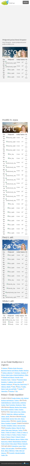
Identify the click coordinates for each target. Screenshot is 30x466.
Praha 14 (3, 434)
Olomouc (24, 421)
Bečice (11, 368)
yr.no (23, 463)
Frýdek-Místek (5, 418)
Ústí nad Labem (10, 448)
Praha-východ (5, 443)
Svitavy (15, 425)
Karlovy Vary (17, 412)
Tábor (24, 405)
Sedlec (24, 386)
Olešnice (3, 386)
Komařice (4, 382)
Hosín (8, 379)
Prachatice (12, 405)
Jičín (22, 398)
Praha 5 (3, 437)
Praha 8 (18, 437)
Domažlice (8, 428)
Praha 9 (23, 437)
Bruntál (24, 416)
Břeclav (17, 407)
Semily (7, 416)
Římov (19, 386)
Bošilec (21, 370)
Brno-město (22, 407)
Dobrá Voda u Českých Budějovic (15, 375)
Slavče (3, 389)
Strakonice (19, 405)
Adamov (5, 368)
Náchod (26, 398)
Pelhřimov (12, 450)
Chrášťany (23, 373)
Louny (20, 446)
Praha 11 (14, 432)
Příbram (19, 443)
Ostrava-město (5, 421)
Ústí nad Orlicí (21, 425)
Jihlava (7, 450)
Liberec (3, 416)
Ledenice (10, 382)
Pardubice (9, 425)
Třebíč (17, 450)
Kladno (22, 439)
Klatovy (14, 428)
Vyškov (16, 409)
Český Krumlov (16, 402)
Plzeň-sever (8, 430)
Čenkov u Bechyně (7, 373)
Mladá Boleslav (17, 441)
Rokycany (15, 430)
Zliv (17, 391)
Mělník (10, 441)
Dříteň (26, 375)
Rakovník (24, 443)
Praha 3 (19, 434)
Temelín (20, 389)
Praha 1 (3, 432)
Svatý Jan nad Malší (10, 389)
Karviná (12, 418)
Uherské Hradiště (20, 453)
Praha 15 (9, 434)
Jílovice (14, 379)
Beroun (18, 439)
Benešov (13, 439)
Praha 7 (13, 437)
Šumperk (13, 423)
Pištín (13, 386)
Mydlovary (9, 384)
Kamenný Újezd (22, 379)
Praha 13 (25, 432)
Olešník (8, 386)
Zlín (6, 455)
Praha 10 (8, 432)
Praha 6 (8, 437)
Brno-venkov (4, 409)
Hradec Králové (16, 398)
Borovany (19, 368)
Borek (14, 368)
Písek (7, 405)
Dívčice (3, 375)
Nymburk (24, 441)
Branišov (26, 370)
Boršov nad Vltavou (13, 370)
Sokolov (23, 412)
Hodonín (11, 409)
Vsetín (3, 455)
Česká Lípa (10, 414)
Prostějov (8, 423)
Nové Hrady (23, 384)
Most (24, 446)
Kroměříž (12, 453)
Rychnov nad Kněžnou (7, 400)
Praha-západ (13, 443)
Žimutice (11, 391)
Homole (17, 377)
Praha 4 (24, 434)
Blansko (12, 407)
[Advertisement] (15, 22)
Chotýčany (17, 373)
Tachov (20, 430)
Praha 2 (14, 434)
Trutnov (16, 400)
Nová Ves (17, 384)
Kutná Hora (4, 441)
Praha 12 (19, 432)
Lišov (15, 382)
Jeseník (19, 421)
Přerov (3, 423)
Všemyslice (4, 391)
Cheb (11, 412)
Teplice (3, 448)
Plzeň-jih (19, 428)
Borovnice (4, 370)
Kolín (26, 439)
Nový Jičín (17, 418)
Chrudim (3, 425)
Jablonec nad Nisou (18, 414)
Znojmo (21, 409)
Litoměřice (15, 446)
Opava (22, 418)
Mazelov (3, 384)
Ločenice (19, 382)
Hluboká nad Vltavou (8, 377)
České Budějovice (6, 402)
